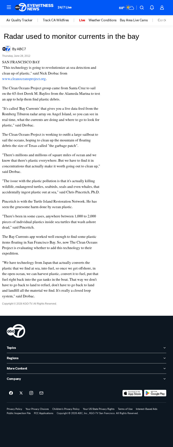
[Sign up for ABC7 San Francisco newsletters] (41, 393)
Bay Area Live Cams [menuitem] (133, 20)
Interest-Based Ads (146, 409)
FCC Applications (43, 413)
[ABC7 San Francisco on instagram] (31, 393)
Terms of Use (125, 409)
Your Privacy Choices (37, 409)
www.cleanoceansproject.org (24, 78)
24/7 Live (65, 7)
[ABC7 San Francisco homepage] (34, 7)
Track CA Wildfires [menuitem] (56, 20)
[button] (8, 7)
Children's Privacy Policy (66, 409)
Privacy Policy (14, 409)
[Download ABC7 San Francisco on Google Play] (155, 393)
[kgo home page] (16, 331)
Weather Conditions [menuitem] (102, 20)
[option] (24, 20)
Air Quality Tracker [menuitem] (19, 20)
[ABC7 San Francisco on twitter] (21, 393)
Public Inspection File (19, 413)
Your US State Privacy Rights (99, 409)
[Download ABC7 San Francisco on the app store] (132, 393)
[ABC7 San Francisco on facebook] (11, 393)
